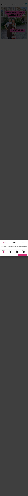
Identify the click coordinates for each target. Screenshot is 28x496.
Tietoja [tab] (23, 242)
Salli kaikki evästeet (22, 254)
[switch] (10, 252)
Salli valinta (13, 254)
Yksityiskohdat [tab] (14, 242)
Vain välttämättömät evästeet (5, 254)
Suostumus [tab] (4, 242)
